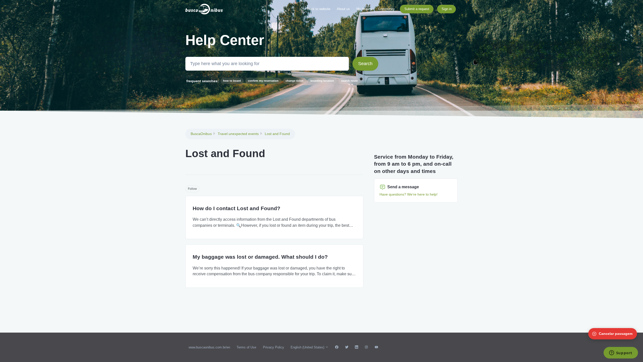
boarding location (322, 80)
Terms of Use (246, 347)
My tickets (364, 9)
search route (349, 80)
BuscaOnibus (201, 134)
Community (386, 9)
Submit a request (416, 9)
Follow (192, 189)
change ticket (294, 80)
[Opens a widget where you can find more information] (620, 353)
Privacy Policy (273, 347)
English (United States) (308, 347)
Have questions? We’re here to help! (409, 194)
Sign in (447, 9)
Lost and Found (277, 134)
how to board (232, 80)
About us (343, 9)
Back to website (318, 9)
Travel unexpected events (238, 134)
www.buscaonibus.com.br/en (209, 347)
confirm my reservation (263, 80)
